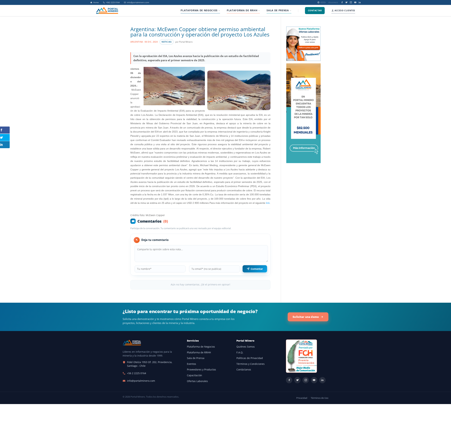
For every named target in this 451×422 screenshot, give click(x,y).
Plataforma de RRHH (199, 352)
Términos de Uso (319, 397)
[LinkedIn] (360, 2)
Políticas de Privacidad (249, 358)
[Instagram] (351, 2)
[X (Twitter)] (346, 2)
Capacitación (194, 375)
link (268, 202)
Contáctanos (243, 369)
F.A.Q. (239, 352)
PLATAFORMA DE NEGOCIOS (199, 10)
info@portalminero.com (138, 2)
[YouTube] (355, 2)
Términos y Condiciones (250, 364)
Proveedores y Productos (201, 369)
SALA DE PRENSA (278, 10)
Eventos (191, 364)
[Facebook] (342, 2)
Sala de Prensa (195, 358)
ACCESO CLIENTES (345, 10)
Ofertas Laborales (197, 381)
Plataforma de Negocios (201, 346)
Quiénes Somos (245, 346)
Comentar (257, 268)
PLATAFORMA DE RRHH (242, 10)
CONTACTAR (315, 10)
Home (96, 2)
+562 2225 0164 (113, 2)
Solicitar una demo (306, 317)
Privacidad (301, 397)
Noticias (167, 41)
